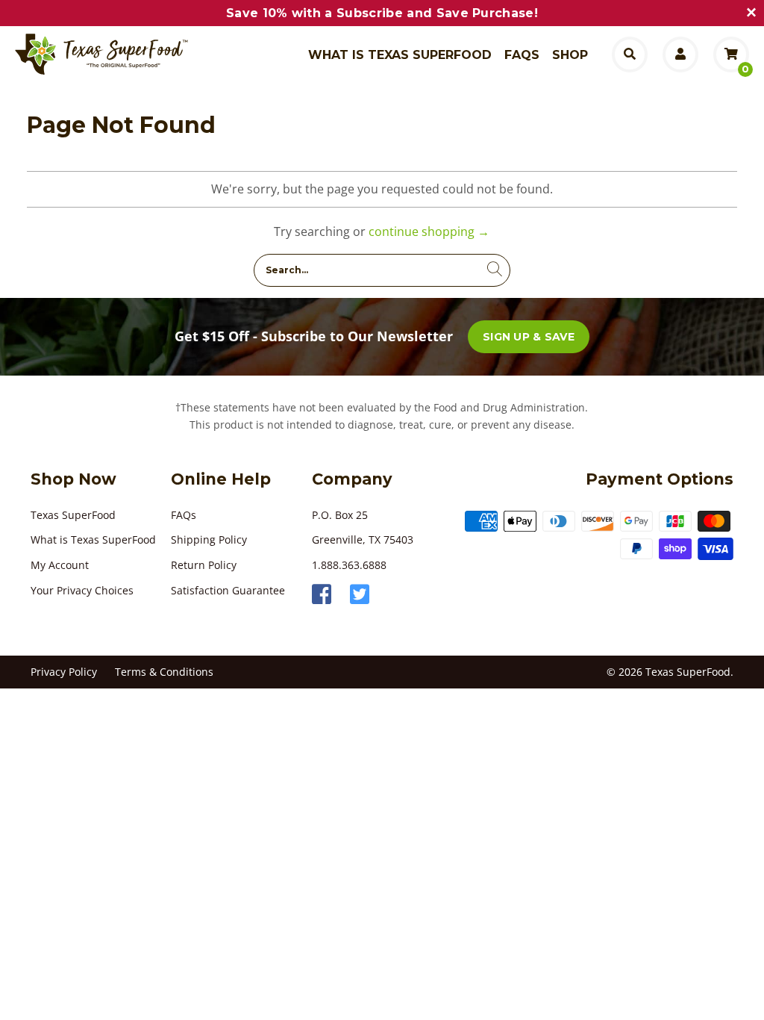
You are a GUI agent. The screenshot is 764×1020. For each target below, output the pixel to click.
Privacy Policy (64, 672)
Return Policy (204, 565)
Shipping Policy (209, 539)
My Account (60, 565)
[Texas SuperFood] (114, 54)
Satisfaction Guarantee (228, 590)
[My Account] (680, 54)
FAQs (183, 515)
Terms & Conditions (164, 672)
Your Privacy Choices (82, 590)
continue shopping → (429, 231)
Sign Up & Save (528, 336)
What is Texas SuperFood (93, 539)
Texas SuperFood (73, 515)
